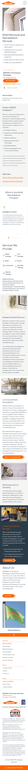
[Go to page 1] (9, 238)
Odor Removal (20, 288)
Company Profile (7, 668)
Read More (8, 596)
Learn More (8, 560)
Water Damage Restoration (12, 177)
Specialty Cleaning (7, 657)
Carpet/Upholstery (7, 286)
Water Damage (7, 643)
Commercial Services (8, 654)
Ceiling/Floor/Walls (19, 286)
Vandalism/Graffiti (7, 290)
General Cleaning (7, 660)
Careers (4, 671)
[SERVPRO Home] (8, 3)
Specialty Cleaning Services (12, 181)
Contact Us (5, 673)
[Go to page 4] (14, 238)
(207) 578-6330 (10, 80)
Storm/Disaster (6, 652)
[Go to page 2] (10, 238)
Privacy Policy (6, 684)
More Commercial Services (12, 457)
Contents (16, 290)
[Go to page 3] (12, 238)
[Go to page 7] (19, 238)
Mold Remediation (7, 649)
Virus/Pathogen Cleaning (14, 283)
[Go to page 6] (18, 238)
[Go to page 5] (16, 238)
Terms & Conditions (7, 681)
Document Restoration (9, 288)
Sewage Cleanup (7, 281)
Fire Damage (6, 646)
